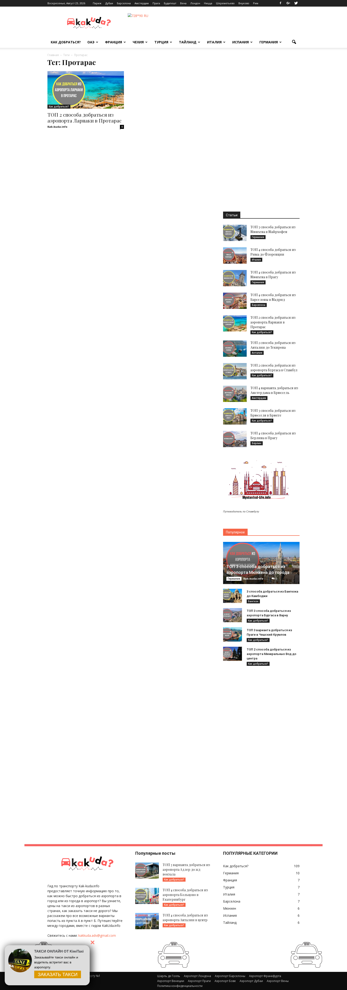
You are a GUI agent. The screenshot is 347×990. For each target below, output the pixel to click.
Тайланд (187, 42)
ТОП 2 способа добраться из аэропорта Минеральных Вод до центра (271, 654)
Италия (214, 42)
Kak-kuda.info (57, 126)
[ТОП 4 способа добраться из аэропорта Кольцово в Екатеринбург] (147, 896)
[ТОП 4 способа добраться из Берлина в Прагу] (235, 439)
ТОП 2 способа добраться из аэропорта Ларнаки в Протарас (84, 117)
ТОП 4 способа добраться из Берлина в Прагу (273, 435)
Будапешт (170, 3)
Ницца (208, 3)
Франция (113, 42)
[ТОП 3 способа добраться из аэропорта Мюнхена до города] (261, 563)
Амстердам (142, 3)
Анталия (257, 352)
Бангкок (253, 601)
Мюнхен (229, 908)
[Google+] (288, 3)
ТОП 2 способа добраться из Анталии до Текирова (273, 345)
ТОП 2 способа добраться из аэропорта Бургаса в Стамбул (273, 367)
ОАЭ (90, 42)
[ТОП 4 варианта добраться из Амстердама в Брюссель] (235, 394)
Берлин (256, 443)
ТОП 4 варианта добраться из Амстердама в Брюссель (274, 390)
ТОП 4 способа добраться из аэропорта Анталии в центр (185, 917)
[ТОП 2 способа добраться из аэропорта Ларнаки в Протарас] (85, 90)
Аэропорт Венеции (170, 981)
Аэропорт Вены (278, 981)
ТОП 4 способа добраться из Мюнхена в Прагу (273, 274)
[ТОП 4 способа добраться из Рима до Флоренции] (235, 255)
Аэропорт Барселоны (230, 976)
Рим (255, 3)
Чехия (138, 42)
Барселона (124, 3)
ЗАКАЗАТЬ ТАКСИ (57, 974)
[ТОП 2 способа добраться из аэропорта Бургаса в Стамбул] (235, 371)
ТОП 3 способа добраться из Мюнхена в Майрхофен (273, 229)
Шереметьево (225, 3)
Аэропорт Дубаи (251, 981)
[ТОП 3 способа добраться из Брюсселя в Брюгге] (235, 416)
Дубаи (109, 3)
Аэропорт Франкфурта (265, 976)
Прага (156, 3)
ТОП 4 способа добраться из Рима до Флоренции (273, 252)
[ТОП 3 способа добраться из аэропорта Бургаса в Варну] (232, 615)
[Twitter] (296, 3)
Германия (268, 42)
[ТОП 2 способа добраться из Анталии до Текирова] (235, 348)
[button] (294, 42)
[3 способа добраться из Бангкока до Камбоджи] (232, 596)
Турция (161, 42)
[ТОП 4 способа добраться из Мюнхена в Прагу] (235, 278)
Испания (240, 42)
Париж (97, 3)
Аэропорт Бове (225, 981)
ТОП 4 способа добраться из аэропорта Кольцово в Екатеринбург (185, 895)
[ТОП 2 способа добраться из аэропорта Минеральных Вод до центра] (232, 654)
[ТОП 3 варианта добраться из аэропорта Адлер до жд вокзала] (147, 871)
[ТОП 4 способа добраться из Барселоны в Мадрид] (235, 301)
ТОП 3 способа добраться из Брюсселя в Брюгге (273, 412)
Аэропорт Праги (199, 981)
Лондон (195, 3)
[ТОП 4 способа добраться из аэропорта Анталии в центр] (147, 921)
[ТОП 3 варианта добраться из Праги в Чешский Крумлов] (232, 634)
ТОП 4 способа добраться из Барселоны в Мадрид (273, 297)
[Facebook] (280, 3)
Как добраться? (66, 42)
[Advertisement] (261, 130)
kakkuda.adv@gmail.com (97, 935)
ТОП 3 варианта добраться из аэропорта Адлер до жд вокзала (186, 869)
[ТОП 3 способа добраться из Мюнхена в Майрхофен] (235, 233)
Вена (183, 3)
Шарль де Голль (168, 976)
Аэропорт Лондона (197, 976)
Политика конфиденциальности (180, 986)
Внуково (243, 3)
